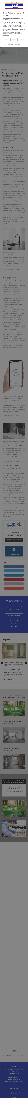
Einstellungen (14, 39)
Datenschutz (10, 44)
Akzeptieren (22, 39)
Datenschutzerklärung (8, 33)
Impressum (17, 44)
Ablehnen (6, 39)
